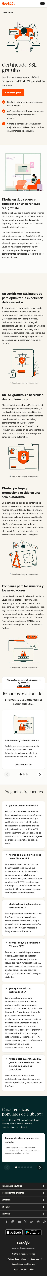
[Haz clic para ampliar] (23, 172)
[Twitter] (25, 1222)
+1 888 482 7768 (23, 686)
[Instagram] (12, 1222)
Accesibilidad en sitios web (23, 1264)
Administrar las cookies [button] (24, 1269)
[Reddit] (38, 1222)
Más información (24, 764)
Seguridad (35, 1259)
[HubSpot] (8, 3)
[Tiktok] (44, 1222)
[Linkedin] (31, 1222)
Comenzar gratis (13, 93)
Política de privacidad (17, 1259)
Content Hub (7, 12)
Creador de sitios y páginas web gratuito (22, 1140)
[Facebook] (6, 1222)
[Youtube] (19, 1222)
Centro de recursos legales (23, 1254)
